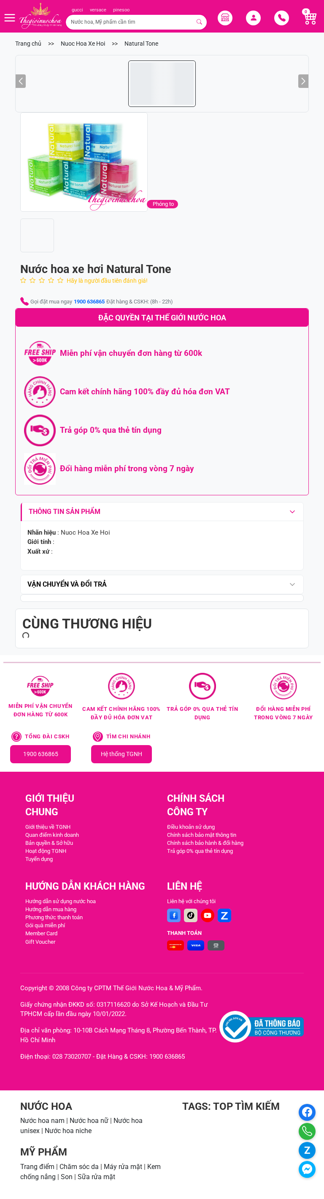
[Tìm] (200, 22)
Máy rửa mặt (123, 1167)
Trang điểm (37, 1167)
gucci (77, 10)
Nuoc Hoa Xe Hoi (83, 43)
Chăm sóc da (79, 1167)
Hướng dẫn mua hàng (50, 909)
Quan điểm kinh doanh (52, 835)
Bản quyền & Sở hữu (49, 843)
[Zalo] (224, 915)
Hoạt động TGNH (45, 851)
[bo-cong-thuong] (261, 1027)
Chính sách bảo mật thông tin (201, 835)
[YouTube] (207, 915)
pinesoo (121, 10)
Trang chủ (28, 43)
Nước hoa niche (68, 1131)
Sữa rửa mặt (96, 1177)
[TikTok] (190, 915)
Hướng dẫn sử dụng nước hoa (60, 901)
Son (67, 1177)
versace (98, 10)
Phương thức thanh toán (54, 917)
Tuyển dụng (39, 859)
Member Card (41, 933)
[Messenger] (307, 1169)
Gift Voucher (40, 942)
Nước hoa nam (42, 1121)
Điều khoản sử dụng (191, 827)
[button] (100, 162)
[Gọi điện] (307, 1131)
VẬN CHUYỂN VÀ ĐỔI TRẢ (67, 584)
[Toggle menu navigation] (9, 17)
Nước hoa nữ (89, 1121)
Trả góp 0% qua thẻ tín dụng (200, 851)
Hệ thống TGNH (121, 754)
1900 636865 (89, 301)
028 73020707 (71, 1056)
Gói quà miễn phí (45, 925)
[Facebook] (174, 915)
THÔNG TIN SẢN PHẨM (64, 512)
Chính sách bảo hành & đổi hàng (205, 843)
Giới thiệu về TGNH (47, 827)
